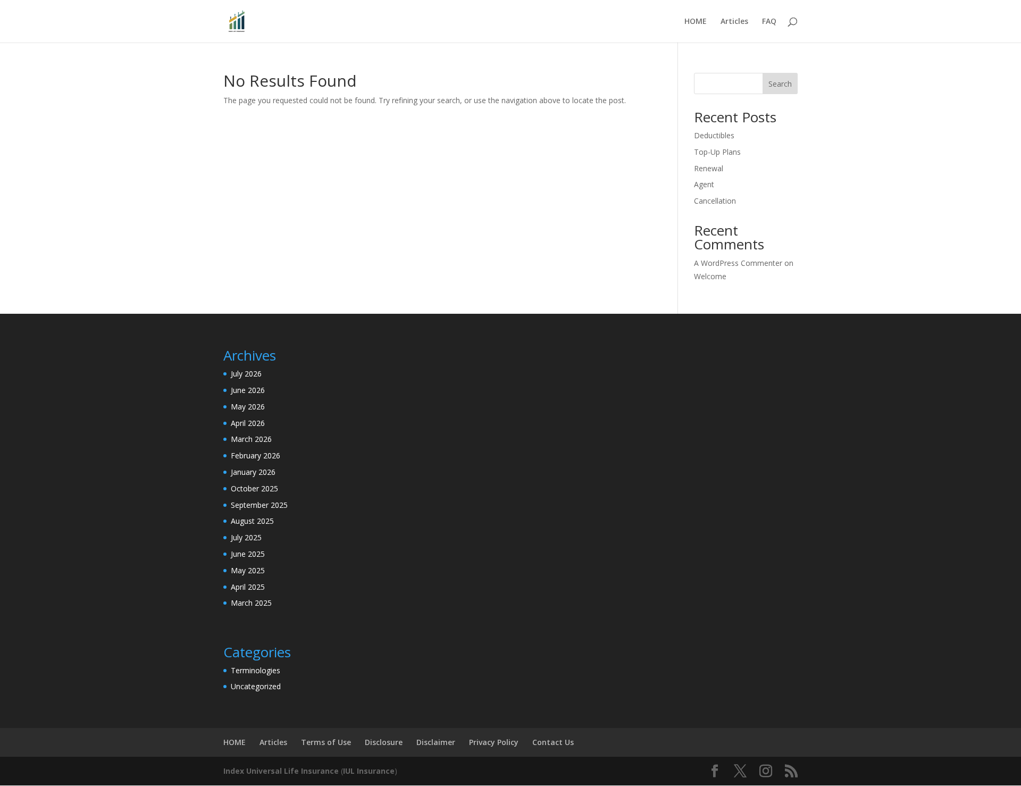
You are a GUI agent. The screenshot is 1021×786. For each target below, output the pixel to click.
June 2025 (248, 554)
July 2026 (246, 374)
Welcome (710, 276)
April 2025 (248, 587)
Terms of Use (326, 742)
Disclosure (384, 742)
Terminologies (255, 670)
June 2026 (248, 390)
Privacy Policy (493, 742)
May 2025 (248, 570)
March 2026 (251, 439)
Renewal (708, 168)
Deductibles (714, 135)
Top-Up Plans (717, 152)
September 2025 (259, 505)
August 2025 (252, 521)
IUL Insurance (369, 771)
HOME (695, 22)
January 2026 (253, 472)
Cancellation (715, 201)
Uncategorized (256, 686)
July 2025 (246, 537)
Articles (734, 22)
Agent (704, 184)
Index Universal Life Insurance (281, 771)
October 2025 (254, 488)
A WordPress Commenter (738, 263)
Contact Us (553, 742)
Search (780, 84)
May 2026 (248, 407)
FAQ (769, 22)
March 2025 (251, 603)
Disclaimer (435, 742)
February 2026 (255, 455)
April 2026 (248, 423)
